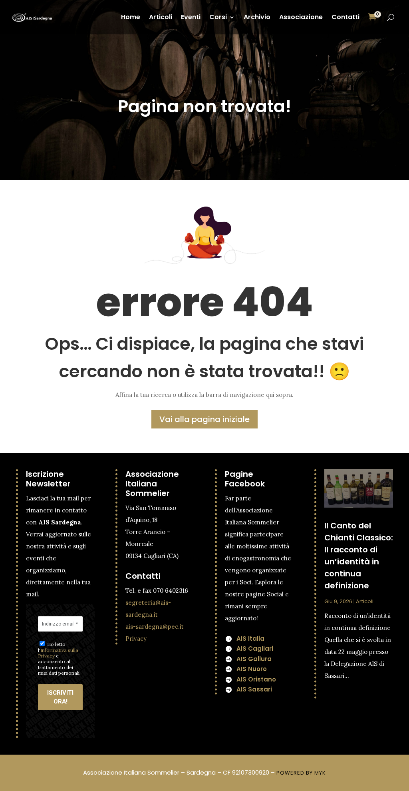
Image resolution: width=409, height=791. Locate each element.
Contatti (345, 17)
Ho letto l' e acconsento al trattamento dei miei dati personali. (59, 658)
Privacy (136, 638)
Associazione (301, 17)
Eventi (191, 17)
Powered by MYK (301, 773)
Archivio (257, 17)
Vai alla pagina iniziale (204, 419)
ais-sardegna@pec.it (154, 626)
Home (130, 17)
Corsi (218, 17)
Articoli (160, 17)
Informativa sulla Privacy (58, 653)
